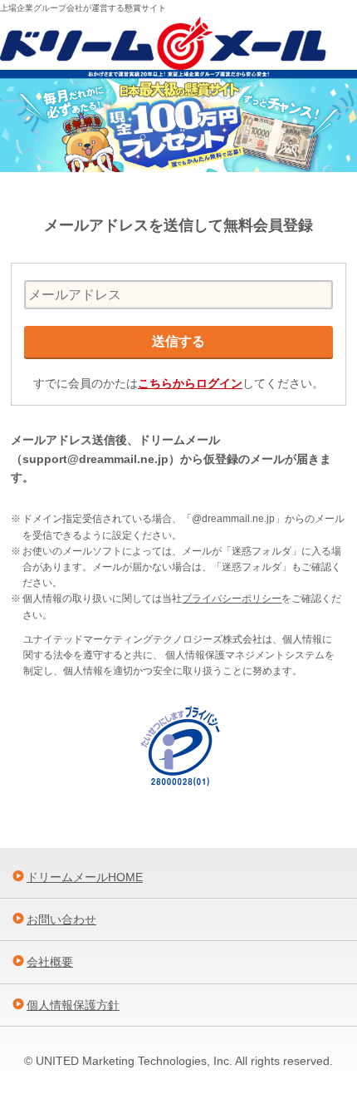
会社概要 (50, 961)
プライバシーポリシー (231, 598)
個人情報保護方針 (73, 1005)
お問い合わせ (61, 919)
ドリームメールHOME (85, 877)
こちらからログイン (190, 383)
